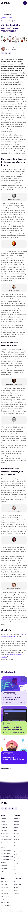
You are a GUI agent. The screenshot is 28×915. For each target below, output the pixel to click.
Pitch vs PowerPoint (6, 850)
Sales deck (4, 830)
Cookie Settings (6, 905)
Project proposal (18, 861)
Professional (17, 852)
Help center (4, 865)
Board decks (4, 836)
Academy (3, 862)
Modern (16, 855)
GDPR (2, 899)
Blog (15, 890)
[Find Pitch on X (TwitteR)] (16, 808)
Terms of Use (4, 881)
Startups (16, 824)
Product (16, 870)
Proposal (16, 839)
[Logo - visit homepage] (5, 3)
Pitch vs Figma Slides (6, 859)
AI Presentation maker (7, 842)
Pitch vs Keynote (5, 853)
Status (2, 871)
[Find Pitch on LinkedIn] (2, 808)
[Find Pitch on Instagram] (9, 808)
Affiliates (16, 893)
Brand (16, 867)
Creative (16, 849)
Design (16, 827)
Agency (16, 873)
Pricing (3, 821)
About (15, 881)
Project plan (17, 858)
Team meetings (5, 833)
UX (15, 836)
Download (4, 868)
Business (16, 833)
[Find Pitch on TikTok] (6, 808)
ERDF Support (5, 896)
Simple (16, 845)
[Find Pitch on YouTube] (13, 808)
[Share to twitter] (2, 53)
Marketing (17, 821)
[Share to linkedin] (9, 53)
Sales (15, 830)
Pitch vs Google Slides (7, 856)
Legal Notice (4, 887)
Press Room (17, 884)
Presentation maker (6, 839)
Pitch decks (4, 827)
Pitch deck (17, 818)
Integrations (4, 824)
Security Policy (5, 902)
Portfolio (16, 864)
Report (16, 842)
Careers (16, 887)
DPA (2, 890)
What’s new (4, 818)
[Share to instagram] (6, 53)
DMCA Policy (4, 893)
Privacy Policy (4, 884)
